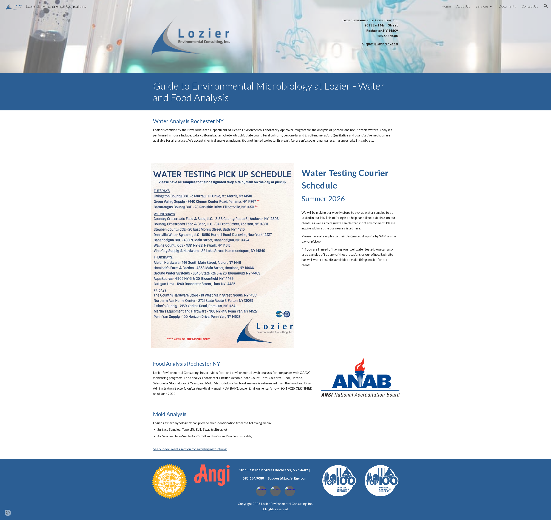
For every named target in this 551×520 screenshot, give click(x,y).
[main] (360, 32)
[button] (546, 6)
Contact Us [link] (530, 6)
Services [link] (482, 6)
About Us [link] (463, 6)
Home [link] (446, 6)
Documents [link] (507, 6)
